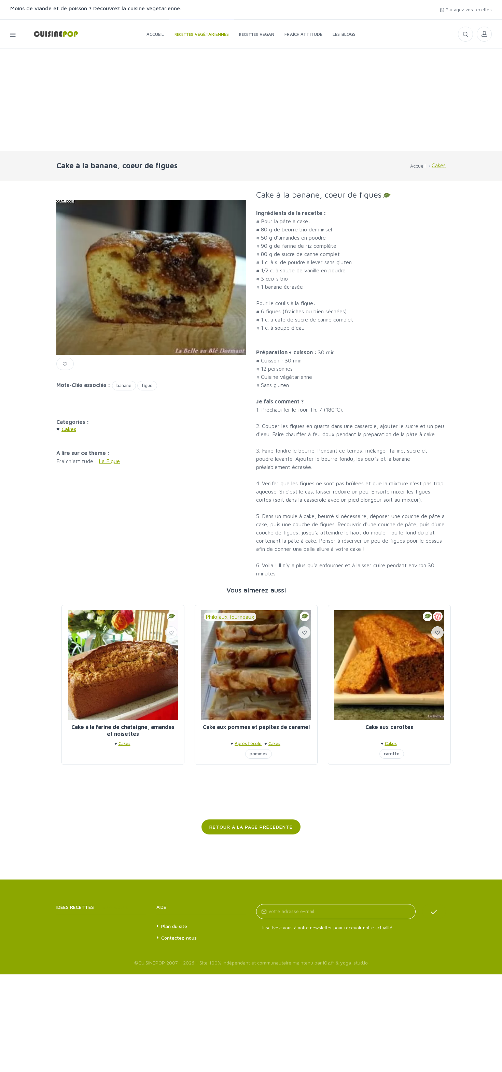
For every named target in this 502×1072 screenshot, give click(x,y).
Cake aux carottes (389, 727)
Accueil (418, 166)
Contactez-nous (179, 938)
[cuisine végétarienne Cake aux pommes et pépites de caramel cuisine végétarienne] (256, 665)
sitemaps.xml (111, 907)
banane (123, 385)
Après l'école (248, 743)
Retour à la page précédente (250, 827)
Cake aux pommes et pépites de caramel (256, 727)
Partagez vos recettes (468, 9)
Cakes (439, 165)
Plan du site (174, 926)
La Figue (109, 461)
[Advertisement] (251, 99)
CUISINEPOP (151, 963)
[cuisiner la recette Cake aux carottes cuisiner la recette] (389, 665)
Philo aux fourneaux (230, 617)
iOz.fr (328, 963)
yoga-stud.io (354, 963)
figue (147, 385)
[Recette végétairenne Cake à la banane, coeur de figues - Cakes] (51, 34)
